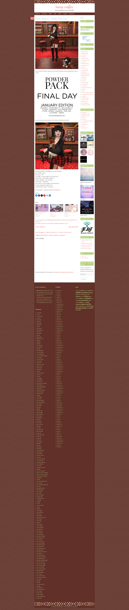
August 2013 (59, 414)
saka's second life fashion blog (87, 92)
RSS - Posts (84, 256)
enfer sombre (87, 294)
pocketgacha (39, 489)
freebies (38, 397)
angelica (82, 290)
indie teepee (39, 431)
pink (88, 302)
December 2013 (60, 407)
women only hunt (40, 596)
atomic (38, 223)
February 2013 (59, 424)
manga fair (39, 453)
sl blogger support (85, 98)
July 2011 (58, 428)
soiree (38, 522)
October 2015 (59, 369)
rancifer (83, 91)
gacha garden (39, 400)
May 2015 (58, 378)
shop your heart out (40, 517)
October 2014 (59, 390)
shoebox (38, 514)
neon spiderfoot (85, 84)
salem (38, 508)
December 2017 (60, 325)
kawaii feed (84, 119)
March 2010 (59, 447)
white (77, 310)
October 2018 (59, 307)
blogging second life (86, 114)
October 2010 (59, 443)
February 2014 (59, 404)
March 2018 (59, 319)
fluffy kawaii (39, 393)
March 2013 (59, 423)
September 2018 (60, 309)
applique (38, 325)
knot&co (38, 438)
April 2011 (59, 433)
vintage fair (39, 587)
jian (53, 223)
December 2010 (60, 440)
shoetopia (38, 515)
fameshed (39, 379)
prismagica (39, 496)
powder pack (64, 220)
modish (77, 302)
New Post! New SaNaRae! (87, 248)
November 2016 (60, 347)
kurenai (38, 440)
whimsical (39, 593)
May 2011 (58, 431)
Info (55, 13)
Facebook (44, 13)
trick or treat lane (40, 575)
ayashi (42, 223)
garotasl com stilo (85, 65)
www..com (87, 36)
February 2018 (59, 321)
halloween (77, 298)
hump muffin (64, 6)
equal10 (38, 374)
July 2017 (58, 333)
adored (77, 290)
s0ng (82, 304)
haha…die (83, 67)
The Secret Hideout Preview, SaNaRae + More (40, 213)
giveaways (39, 412)
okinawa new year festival (42, 472)
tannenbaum (39, 531)
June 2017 (59, 335)
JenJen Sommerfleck (41, 294)
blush (38, 342)
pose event (39, 491)
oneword (38, 483)
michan (85, 300)
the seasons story (40, 565)
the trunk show (40, 572)
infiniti (51, 223)
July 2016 (58, 354)
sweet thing (90, 306)
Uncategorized (40, 584)
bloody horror (39, 338)
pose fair (38, 493)
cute (82, 293)
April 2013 (59, 421)
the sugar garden (81, 308)
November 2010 (60, 441)
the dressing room (40, 548)
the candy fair (39, 534)
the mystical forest (40, 562)
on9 (37, 479)
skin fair (38, 520)
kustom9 (38, 441)
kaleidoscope (84, 72)
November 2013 (60, 409)
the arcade (39, 532)
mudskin (80, 302)
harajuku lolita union (86, 115)
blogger (38, 337)
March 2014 (59, 402)
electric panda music (86, 60)
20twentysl (39, 316)
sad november (39, 505)
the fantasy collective (41, 551)
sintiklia (77, 306)
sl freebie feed (84, 127)
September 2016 (60, 350)
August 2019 (59, 290)
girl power (39, 410)
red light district (40, 498)
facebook (84, 21)
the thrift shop (39, 570)
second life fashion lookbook (87, 121)
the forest (39, 553)
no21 (38, 469)
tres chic (38, 574)
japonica (38, 433)
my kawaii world (85, 82)
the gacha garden (40, 555)
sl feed (83, 126)
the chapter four (40, 536)
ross (37, 503)
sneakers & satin (85, 99)
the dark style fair (40, 544)
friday (86, 296)
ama (79, 290)
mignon (89, 300)
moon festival (39, 464)
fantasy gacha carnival (41, 383)
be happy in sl (84, 112)
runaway (78, 304)
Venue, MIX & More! (40, 227)
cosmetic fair (39, 352)
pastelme (83, 89)
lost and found (39, 450)
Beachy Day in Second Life (87, 243)
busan (38, 349)
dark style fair (39, 359)
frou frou (38, 398)
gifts (37, 409)
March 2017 (59, 340)
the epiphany (39, 550)
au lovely (38, 328)
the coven (39, 539)
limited (38, 445)
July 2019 (58, 292)
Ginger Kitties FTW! (73, 227)
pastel (85, 302)
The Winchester (57, 190)
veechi (66, 223)
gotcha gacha (39, 414)
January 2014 (59, 405)
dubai (38, 371)
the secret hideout (40, 569)
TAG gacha (39, 529)
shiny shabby (39, 512)
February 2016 (59, 362)
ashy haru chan (85, 51)
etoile (38, 376)
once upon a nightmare (41, 481)
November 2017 (60, 326)
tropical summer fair (41, 577)
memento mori (40, 455)
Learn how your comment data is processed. (63, 272)
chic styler (84, 56)
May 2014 (59, 398)
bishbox (38, 331)
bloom (38, 340)
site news (38, 519)
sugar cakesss (84, 101)
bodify (38, 343)
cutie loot (38, 357)
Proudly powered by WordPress (58, 606)
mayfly (77, 300)
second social (84, 122)
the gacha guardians (71, 220)
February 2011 (59, 436)
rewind (38, 500)
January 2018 (59, 323)
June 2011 (59, 429)
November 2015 (60, 368)
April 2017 (59, 338)
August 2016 (59, 352)
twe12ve (38, 579)
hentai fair (39, 422)
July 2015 (58, 374)
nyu (83, 302)
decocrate (39, 361)
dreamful (38, 369)
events (45, 220)
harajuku (38, 421)
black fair (38, 333)
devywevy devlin (85, 58)
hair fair (38, 416)
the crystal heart (40, 543)
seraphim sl (84, 96)
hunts (38, 428)
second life (87, 304)
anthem (38, 321)
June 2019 (59, 294)
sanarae (38, 510)
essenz (48, 223)
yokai (79, 310)
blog (37, 335)
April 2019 (59, 297)
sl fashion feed (84, 124)
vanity (38, 586)
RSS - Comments (85, 258)
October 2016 (59, 349)
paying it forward (40, 488)
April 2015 (59, 380)
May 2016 (58, 357)
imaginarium (39, 429)
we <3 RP (38, 591)
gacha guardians (40, 402)
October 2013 (59, 410)
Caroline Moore (74, 606)
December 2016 (60, 345)
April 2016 (59, 359)
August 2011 (59, 426)
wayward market (40, 589)
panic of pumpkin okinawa (42, 484)
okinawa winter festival (41, 476)
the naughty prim (85, 103)
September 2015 (60, 371)
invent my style (85, 68)
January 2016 (59, 364)
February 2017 (59, 342)
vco (87, 308)
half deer (90, 296)
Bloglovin (37, 13)
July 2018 (58, 313)
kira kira (38, 436)
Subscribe (83, 278)
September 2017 (60, 330)
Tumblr (65, 13)
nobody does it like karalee (87, 87)
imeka (81, 298)
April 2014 (59, 400)
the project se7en (40, 563)
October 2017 (59, 328)
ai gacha (38, 319)
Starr (38, 292)
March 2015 (59, 381)
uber (38, 581)
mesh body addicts (40, 462)
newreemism (84, 86)
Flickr (50, 13)
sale (37, 507)
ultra (38, 582)
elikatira (77, 294)
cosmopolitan (39, 354)
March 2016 (59, 361)
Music (59, 13)
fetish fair (38, 388)
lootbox (38, 448)
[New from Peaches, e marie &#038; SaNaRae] (71, 208)
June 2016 (59, 356)
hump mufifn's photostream (88, 40)
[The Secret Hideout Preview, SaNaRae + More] (42, 208)
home (38, 426)
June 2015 (59, 376)
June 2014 (59, 397)
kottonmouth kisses (85, 75)
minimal (56, 223)
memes (38, 457)
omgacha (38, 477)
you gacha (39, 598)
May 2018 (59, 316)
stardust (82, 306)
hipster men (39, 424)
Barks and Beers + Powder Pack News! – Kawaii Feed (53, 235)
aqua (38, 326)
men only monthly (40, 459)
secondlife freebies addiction (87, 94)
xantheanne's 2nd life (86, 104)
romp (38, 502)
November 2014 (60, 388)
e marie (82, 294)
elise (80, 294)
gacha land (39, 404)
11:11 (37, 314)
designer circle (40, 364)
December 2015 (60, 366)
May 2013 (58, 419)
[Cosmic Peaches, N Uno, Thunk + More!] (56, 208)
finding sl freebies (85, 63)
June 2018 (59, 314)
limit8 (38, 443)
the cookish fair (40, 538)
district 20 (39, 366)
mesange (80, 300)
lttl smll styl (39, 452)
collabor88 (39, 350)
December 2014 (60, 386)
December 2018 (60, 304)
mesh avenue (39, 460)
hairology (38, 417)
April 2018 (59, 318)
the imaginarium (40, 558)
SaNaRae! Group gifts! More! (87, 245)
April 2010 (59, 445)
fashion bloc (39, 385)
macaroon (84, 80)
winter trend (39, 594)
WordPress (72, 13)
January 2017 (59, 344)
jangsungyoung (85, 70)
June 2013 (59, 417)
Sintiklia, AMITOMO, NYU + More (46, 290)
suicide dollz (39, 526)
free (37, 395)
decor (38, 362)
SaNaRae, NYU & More (86, 247)
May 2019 (59, 295)
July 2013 (58, 416)
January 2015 (59, 385)
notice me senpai (40, 471)
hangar (38, 419)
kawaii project (39, 434)
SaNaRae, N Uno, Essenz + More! (46, 292)
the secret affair (40, 567)
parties (38, 486)
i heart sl (83, 117)
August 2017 (59, 331)
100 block (38, 312)
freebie (83, 296)
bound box (39, 347)
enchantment (39, 373)
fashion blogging (50, 220)
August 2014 (59, 393)
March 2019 (59, 299)
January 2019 (59, 302)
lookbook (38, 447)
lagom (92, 298)
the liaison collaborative (41, 560)
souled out (39, 524)
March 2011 (59, 435)
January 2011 (59, 438)
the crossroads (39, 541)
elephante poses (88, 293)
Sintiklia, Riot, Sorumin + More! (46, 302)
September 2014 (60, 392)
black (92, 290)
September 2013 (60, 412)
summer (85, 306)
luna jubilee (84, 79)
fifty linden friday (57, 220)
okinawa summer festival (41, 474)
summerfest (39, 527)
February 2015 (59, 383)
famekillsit (84, 61)
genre (38, 407)
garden (38, 405)
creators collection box (41, 355)
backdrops (39, 330)
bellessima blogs (85, 53)
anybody (41, 220)
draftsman (39, 367)
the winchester (61, 223)
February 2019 (59, 301)
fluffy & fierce (39, 392)
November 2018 (60, 306)
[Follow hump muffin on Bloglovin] (85, 30)
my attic (38, 465)
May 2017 (58, 337)
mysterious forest (40, 467)
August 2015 (59, 373)
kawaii (88, 298)
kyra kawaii (84, 77)
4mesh (38, 318)
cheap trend (84, 55)
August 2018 (59, 311)
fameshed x (39, 381)
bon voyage (39, 345)
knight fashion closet (86, 74)
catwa (45, 223)
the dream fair (39, 546)
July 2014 (58, 395)
